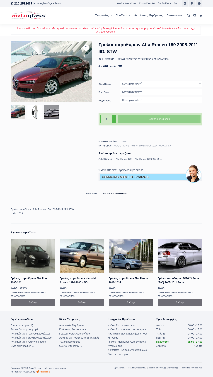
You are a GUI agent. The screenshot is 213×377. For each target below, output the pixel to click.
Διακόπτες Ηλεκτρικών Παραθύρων (127, 350)
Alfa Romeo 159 (124, 159)
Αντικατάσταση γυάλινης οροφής (28, 341)
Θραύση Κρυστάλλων (126, 3)
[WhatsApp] (199, 3)
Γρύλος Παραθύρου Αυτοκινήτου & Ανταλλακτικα (141, 146)
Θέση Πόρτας (105, 84)
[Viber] (192, 3)
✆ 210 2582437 (21, 3)
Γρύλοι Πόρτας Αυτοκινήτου (74, 333)
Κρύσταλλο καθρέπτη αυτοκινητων (127, 329)
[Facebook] (185, 3)
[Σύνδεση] (194, 15)
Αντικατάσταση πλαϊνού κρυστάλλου (31, 333)
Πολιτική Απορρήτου (137, 368)
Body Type (104, 92)
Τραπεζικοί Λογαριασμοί (191, 368)
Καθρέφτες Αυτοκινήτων (72, 329)
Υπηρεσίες (102, 15)
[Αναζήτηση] (188, 15)
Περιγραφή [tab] (91, 194)
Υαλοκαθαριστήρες (69, 341)
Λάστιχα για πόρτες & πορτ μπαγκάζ (79, 337)
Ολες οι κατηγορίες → (120, 354)
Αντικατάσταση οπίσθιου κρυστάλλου (31, 337)
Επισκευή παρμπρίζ (22, 325)
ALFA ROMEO (106, 159)
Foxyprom (45, 371)
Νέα (175, 3)
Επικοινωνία (174, 15)
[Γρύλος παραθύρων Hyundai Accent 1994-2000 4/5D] (82, 256)
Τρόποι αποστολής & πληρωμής (163, 368)
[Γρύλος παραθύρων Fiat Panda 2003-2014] (131, 256)
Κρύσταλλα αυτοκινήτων (121, 325)
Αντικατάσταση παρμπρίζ (24, 329)
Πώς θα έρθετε (164, 3)
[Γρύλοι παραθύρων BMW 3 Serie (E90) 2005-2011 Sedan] (180, 256)
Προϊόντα (121, 15)
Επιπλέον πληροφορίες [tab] (115, 194)
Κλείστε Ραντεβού (147, 3)
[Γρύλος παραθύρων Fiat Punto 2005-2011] (33, 256)
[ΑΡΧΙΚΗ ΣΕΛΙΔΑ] (100, 59)
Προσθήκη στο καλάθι (159, 119)
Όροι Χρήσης (119, 368)
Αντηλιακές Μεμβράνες (148, 15)
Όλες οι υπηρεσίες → (22, 346)
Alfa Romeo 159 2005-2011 (148, 159)
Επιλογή (33, 302)
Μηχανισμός (105, 100)
